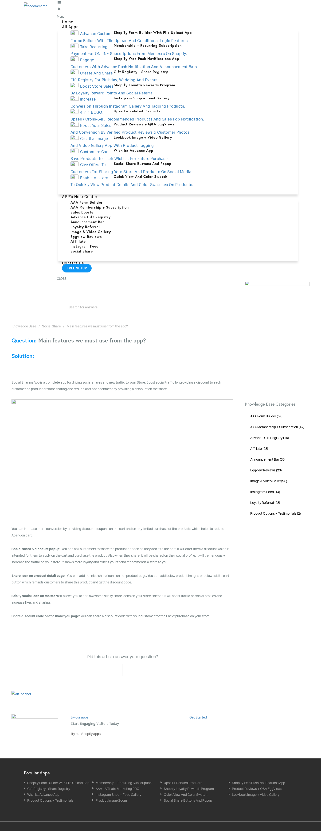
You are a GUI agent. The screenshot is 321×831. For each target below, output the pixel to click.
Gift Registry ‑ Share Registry (48, 789)
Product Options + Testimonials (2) (275, 513)
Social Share (51, 326)
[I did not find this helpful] (133, 670)
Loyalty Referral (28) (265, 503)
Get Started (198, 717)
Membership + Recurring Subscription (124, 783)
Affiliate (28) (259, 448)
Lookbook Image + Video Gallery (255, 794)
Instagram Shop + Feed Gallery (118, 794)
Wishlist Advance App (43, 794)
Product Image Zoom (111, 800)
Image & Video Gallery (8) (268, 481)
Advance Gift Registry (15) (269, 438)
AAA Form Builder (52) (266, 416)
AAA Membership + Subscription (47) (277, 427)
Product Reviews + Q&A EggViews (257, 789)
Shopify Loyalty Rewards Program (189, 789)
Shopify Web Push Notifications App (258, 783)
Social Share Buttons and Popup (188, 800)
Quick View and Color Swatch (185, 794)
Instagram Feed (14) (265, 492)
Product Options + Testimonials (50, 800)
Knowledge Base (24, 326)
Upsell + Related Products (183, 783)
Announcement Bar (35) (268, 459)
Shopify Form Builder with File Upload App (58, 783)
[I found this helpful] (111, 670)
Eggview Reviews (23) (266, 470)
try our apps (79, 717)
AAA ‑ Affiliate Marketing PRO (117, 789)
